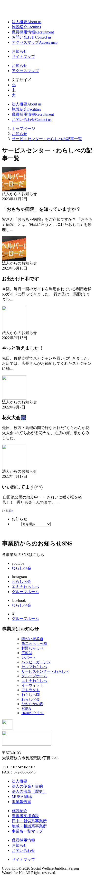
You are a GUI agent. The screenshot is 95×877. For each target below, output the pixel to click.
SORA (26, 708)
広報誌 (26, 653)
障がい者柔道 (32, 639)
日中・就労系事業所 (29, 821)
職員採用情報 (33, 32)
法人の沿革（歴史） (29, 791)
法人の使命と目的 (27, 786)
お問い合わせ (31, 37)
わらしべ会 (21, 568)
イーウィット (32, 685)
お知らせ (19, 51)
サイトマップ (23, 56)
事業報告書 (21, 802)
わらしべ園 (30, 695)
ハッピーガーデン (36, 662)
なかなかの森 (32, 704)
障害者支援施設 (25, 816)
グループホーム (25, 592)
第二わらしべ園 (34, 644)
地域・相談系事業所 (29, 826)
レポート (28, 657)
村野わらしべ (32, 648)
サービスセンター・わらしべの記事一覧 (47, 139)
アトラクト (30, 690)
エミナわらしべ (25, 587)
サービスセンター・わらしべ (45, 671)
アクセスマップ (34, 42)
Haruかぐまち (32, 713)
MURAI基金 (22, 796)
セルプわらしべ (34, 667)
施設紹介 (26, 27)
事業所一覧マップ (27, 831)
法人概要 (26, 22)
